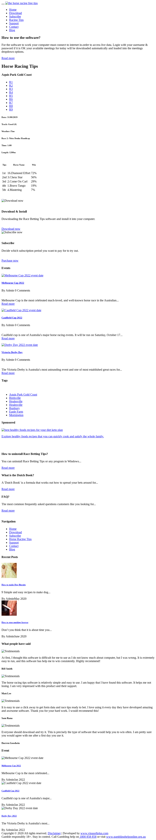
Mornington (16, 415)
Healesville (15, 401)
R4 (11, 92)
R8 (11, 106)
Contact (13, 26)
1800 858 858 (87, 836)
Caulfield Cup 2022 (12, 317)
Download (15, 13)
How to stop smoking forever (15, 622)
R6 (11, 99)
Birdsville (15, 398)
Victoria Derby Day (12, 352)
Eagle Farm (16, 411)
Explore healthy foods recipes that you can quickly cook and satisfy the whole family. (53, 436)
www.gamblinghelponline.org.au (126, 836)
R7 (11, 102)
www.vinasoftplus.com (94, 833)
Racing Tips (16, 19)
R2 (11, 85)
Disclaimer (54, 833)
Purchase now (10, 260)
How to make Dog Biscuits (14, 585)
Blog (12, 30)
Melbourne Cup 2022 (13, 282)
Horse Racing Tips (20, 539)
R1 (11, 82)
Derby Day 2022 (9, 816)
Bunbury (14, 408)
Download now (11, 228)
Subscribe (15, 16)
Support (14, 23)
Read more (8, 58)
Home (13, 9)
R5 (11, 95)
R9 (11, 109)
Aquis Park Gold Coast (23, 394)
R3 (11, 89)
